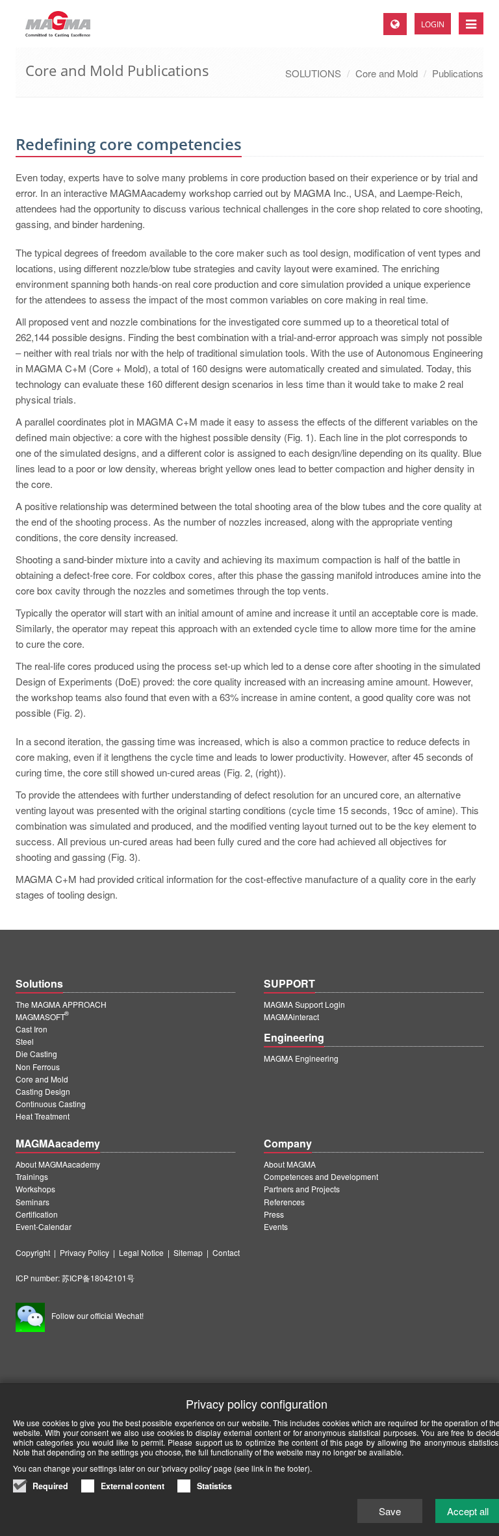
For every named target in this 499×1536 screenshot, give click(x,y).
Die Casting (36, 1053)
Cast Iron (31, 1028)
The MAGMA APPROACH (61, 1004)
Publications (457, 73)
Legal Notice (141, 1252)
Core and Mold (386, 73)
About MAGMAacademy (58, 1164)
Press (274, 1214)
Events (276, 1226)
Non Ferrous (38, 1066)
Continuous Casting (51, 1103)
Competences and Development (321, 1176)
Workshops (35, 1188)
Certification (37, 1214)
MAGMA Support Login (304, 1004)
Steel (25, 1041)
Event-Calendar (43, 1226)
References (284, 1201)
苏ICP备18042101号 (98, 1277)
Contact (226, 1252)
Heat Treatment (43, 1115)
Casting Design (43, 1091)
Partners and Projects (302, 1188)
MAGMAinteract (291, 1016)
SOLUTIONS (313, 73)
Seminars (32, 1201)
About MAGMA (290, 1164)
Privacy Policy (84, 1252)
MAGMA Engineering (301, 1058)
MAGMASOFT (42, 1016)
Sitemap (188, 1252)
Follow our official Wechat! (97, 1315)
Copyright (33, 1252)
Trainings (32, 1176)
